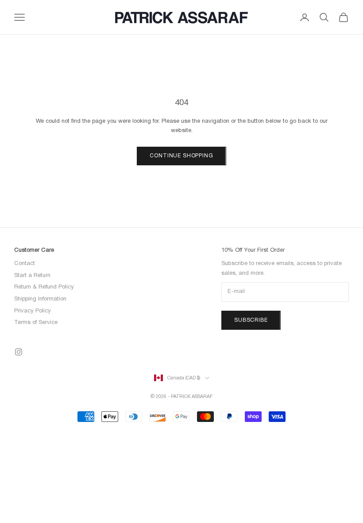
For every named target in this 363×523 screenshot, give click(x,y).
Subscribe (251, 320)
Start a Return (32, 275)
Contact (24, 263)
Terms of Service (36, 322)
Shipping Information (40, 299)
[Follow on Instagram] (18, 351)
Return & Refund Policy (44, 287)
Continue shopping (181, 155)
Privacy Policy (32, 311)
